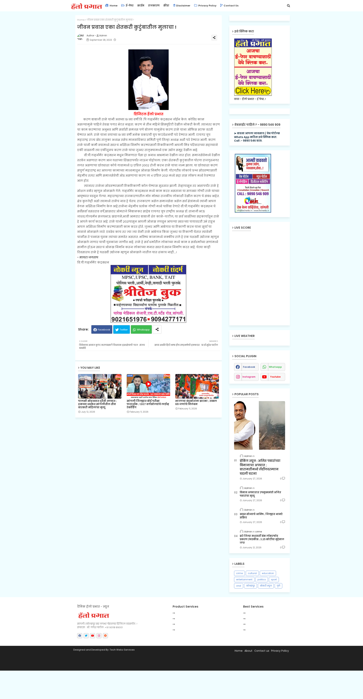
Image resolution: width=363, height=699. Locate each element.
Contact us (230, 5)
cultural (252, 573)
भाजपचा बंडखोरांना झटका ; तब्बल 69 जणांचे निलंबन (196, 402)
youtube (275, 376)
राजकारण (154, 5)
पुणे (278, 585)
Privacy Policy (207, 5)
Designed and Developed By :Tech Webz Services (104, 649)
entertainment (244, 579)
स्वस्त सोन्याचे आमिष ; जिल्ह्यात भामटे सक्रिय (261, 516)
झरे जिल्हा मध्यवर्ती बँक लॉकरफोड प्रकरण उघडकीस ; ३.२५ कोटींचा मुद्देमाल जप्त (262, 539)
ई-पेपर (129, 5)
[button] (288, 5)
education (268, 573)
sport (274, 579)
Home (113, 5)
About (248, 651)
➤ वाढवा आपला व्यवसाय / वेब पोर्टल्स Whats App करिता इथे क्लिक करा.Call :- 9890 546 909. (257, 137)
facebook (249, 367)
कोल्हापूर (250, 585)
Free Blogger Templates (164, 666)
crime (239, 573)
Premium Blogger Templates (108, 666)
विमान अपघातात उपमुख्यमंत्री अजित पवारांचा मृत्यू (260, 494)
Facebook (104, 329)
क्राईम (140, 5)
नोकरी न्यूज (266, 585)
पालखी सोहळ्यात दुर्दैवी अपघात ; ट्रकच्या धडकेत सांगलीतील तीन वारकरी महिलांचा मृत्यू (97, 404)
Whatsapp (143, 329)
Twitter (124, 329)
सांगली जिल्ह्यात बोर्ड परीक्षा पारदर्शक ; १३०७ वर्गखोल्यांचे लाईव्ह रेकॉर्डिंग (148, 404)
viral (238, 585)
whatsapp (275, 367)
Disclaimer (183, 5)
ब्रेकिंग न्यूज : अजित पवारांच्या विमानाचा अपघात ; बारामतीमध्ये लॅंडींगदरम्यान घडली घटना (260, 467)
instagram (248, 376)
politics (262, 579)
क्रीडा (166, 5)
